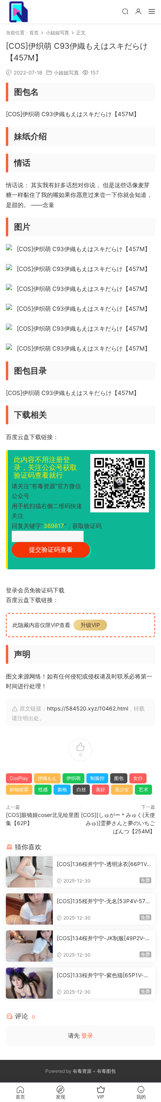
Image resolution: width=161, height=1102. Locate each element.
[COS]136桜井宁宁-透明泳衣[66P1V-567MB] (103, 864)
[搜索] (125, 11)
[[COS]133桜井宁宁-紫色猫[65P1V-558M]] (29, 983)
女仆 (138, 778)
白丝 (81, 789)
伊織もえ (47, 778)
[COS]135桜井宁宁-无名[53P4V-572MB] (102, 901)
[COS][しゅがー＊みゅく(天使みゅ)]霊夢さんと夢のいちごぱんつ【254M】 (118, 822)
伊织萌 (73, 778)
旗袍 (62, 789)
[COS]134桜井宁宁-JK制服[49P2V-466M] (102, 938)
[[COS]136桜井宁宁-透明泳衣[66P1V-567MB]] (29, 872)
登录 (87, 1035)
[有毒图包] (17, 11)
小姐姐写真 (66, 72)
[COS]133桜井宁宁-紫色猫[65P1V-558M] (103, 975)
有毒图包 (106, 1071)
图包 (118, 778)
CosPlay (19, 778)
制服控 (97, 778)
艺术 (143, 789)
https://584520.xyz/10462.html (87, 708)
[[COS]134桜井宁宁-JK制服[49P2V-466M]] (29, 946)
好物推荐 (19, 789)
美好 (100, 789)
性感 (43, 789)
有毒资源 (82, 1071)
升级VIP (90, 625)
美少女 (122, 789)
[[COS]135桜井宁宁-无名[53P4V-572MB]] (29, 909)
